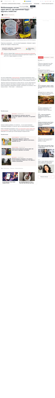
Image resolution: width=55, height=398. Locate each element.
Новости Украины (15, 147)
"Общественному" (16, 77)
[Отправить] (14, 1)
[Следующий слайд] (54, 4)
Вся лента (40, 60)
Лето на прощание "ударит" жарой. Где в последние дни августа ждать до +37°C (46, 86)
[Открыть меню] (2, 1)
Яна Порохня (6, 14)
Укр (53, 1)
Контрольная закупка (27, 3)
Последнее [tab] (41, 57)
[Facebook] (40, 1)
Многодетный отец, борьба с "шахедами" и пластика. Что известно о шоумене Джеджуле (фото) (46, 71)
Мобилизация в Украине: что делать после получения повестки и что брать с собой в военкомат (23, 160)
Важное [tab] (52, 57)
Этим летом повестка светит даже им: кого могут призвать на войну (23, 149)
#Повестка (12, 168)
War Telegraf (14, 113)
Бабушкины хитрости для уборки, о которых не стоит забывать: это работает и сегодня (45, 140)
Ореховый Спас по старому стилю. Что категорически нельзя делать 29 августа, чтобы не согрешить (45, 93)
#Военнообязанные (19, 168)
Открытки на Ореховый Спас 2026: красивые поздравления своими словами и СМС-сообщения (45, 64)
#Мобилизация (6, 168)
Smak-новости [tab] (46, 57)
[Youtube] (46, 1)
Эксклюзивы (36, 3)
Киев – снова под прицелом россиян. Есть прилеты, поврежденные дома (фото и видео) (44, 116)
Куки (27, 6)
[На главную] (27, 1)
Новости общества (15, 137)
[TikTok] (50, 1)
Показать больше (44, 176)
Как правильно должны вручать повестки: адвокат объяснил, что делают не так (23, 116)
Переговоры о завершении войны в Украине (11, 3)
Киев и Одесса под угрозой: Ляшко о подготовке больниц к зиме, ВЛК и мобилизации (46, 146)
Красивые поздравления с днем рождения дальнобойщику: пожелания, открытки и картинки (45, 109)
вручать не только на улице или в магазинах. (25, 53)
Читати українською (5, 17)
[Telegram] (44, 1)
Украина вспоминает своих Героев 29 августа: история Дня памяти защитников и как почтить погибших (45, 124)
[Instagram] (49, 1)
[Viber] (42, 1)
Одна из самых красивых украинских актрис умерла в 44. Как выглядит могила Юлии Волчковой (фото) (46, 162)
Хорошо (32, 6)
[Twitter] (47, 1)
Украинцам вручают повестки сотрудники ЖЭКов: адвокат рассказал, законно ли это (23, 140)
